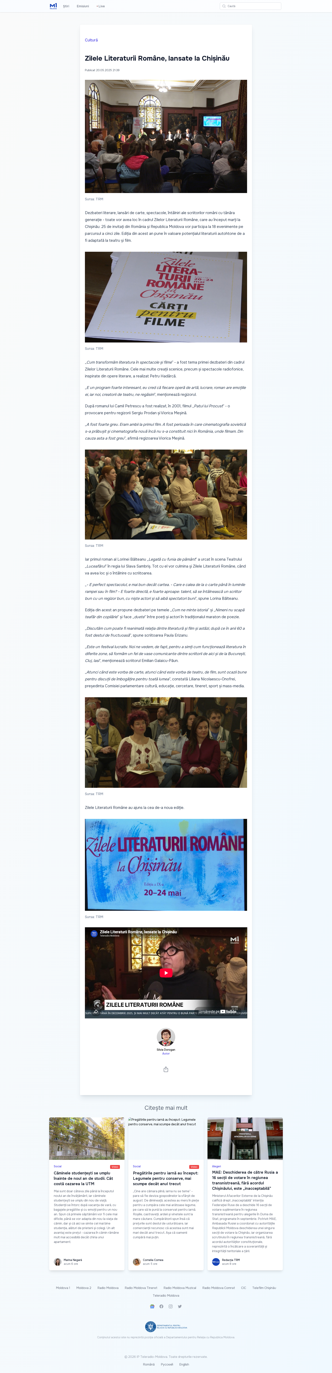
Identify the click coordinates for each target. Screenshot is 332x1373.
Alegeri (216, 1166)
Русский (167, 1364)
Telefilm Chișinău (264, 1288)
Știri (66, 6)
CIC (243, 1288)
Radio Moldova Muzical (180, 1288)
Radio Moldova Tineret (141, 1288)
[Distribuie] (166, 1069)
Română (149, 1364)
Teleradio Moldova (166, 1296)
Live (101, 6)
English (184, 1364)
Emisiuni (83, 6)
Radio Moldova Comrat (218, 1288)
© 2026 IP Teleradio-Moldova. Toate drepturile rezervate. (166, 1357)
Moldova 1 (63, 1288)
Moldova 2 (83, 1288)
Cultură (91, 40)
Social (57, 1166)
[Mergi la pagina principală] (53, 6)
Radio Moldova (108, 1288)
